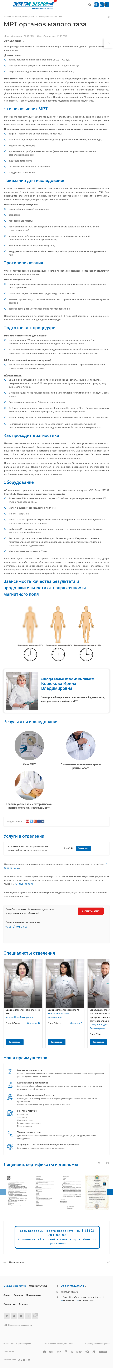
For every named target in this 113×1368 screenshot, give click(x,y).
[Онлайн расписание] (95, 4)
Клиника (18, 1295)
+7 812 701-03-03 (72, 1286)
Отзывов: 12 (33, 1023)
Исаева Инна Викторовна (19, 1017)
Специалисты (33, 1295)
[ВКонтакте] (42, 821)
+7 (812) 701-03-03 (16, 926)
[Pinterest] (27, 821)
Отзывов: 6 (76, 1023)
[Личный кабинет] (100, 4)
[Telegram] (7, 1316)
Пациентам (9, 1304)
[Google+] (35, 821)
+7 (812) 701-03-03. (24, 884)
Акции (7, 1295)
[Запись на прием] (105, 4)
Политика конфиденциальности (58, 1344)
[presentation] (3, 1195)
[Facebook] (39, 821)
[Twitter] (31, 821)
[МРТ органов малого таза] (16, 1192)
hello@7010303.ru (69, 1292)
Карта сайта (9, 1352)
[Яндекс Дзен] (21, 1316)
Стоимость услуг (38, 1286)
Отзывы (23, 1304)
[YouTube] (28, 1316)
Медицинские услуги (15, 1286)
